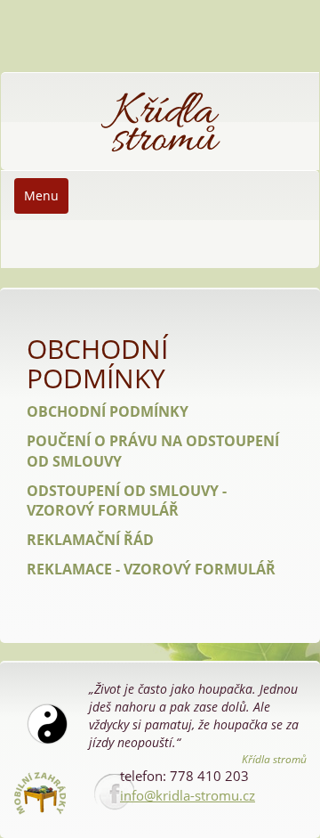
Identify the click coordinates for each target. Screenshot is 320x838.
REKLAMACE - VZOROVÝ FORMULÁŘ (151, 569)
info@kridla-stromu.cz (187, 795)
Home (31, 81)
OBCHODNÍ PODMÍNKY (107, 411)
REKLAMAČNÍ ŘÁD (90, 539)
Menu (41, 195)
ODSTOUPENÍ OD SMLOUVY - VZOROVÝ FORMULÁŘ (127, 501)
